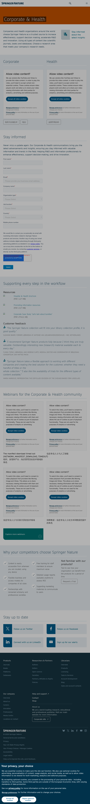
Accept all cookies (10, 799)
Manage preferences (9, 792)
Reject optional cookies (28, 799)
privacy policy (14, 788)
